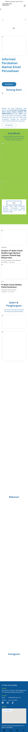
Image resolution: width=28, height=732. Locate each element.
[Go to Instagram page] (8, 703)
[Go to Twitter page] (23, 730)
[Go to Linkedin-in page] (18, 730)
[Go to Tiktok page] (13, 703)
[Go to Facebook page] (3, 703)
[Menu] (25, 5)
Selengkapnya (9, 84)
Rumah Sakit (14, 165)
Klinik (13, 203)
